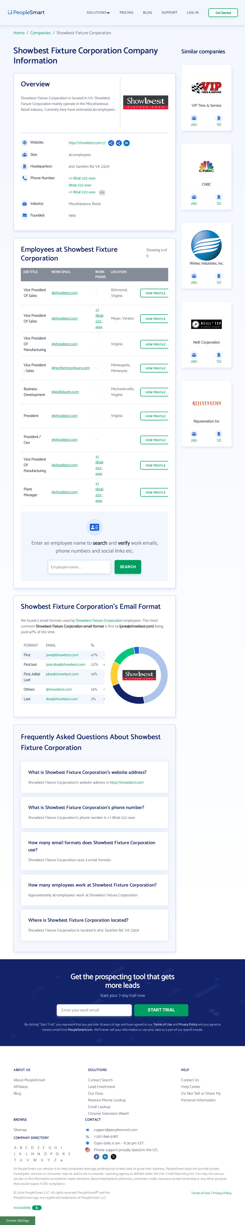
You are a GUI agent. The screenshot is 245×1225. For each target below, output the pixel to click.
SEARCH (128, 566)
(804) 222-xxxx (80, 185)
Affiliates (21, 1087)
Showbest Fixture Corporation (99, 620)
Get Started (223, 13)
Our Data (95, 1093)
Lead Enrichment (101, 1087)
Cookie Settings (17, 1220)
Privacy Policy (187, 1024)
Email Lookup (99, 1107)
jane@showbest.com (62, 655)
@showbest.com (65, 293)
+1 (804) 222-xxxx (82, 178)
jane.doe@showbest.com (65, 664)
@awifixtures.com (65, 392)
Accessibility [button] (22, 1208)
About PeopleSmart (29, 1080)
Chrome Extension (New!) (108, 1113)
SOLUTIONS (96, 13)
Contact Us (190, 1080)
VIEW (155, 293)
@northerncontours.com (71, 368)
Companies (40, 33)
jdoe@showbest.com (62, 674)
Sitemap (20, 1130)
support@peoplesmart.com (115, 1130)
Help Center (190, 1087)
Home (19, 33)
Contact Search (100, 1080)
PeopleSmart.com (80, 1030)
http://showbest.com (85, 143)
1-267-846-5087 (106, 1136)
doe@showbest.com (62, 699)
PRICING (127, 13)
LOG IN (193, 13)
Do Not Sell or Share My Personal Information (201, 1096)
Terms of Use (162, 1024)
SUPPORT (170, 13)
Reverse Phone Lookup (107, 1100)
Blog (17, 1093)
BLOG (147, 13)
